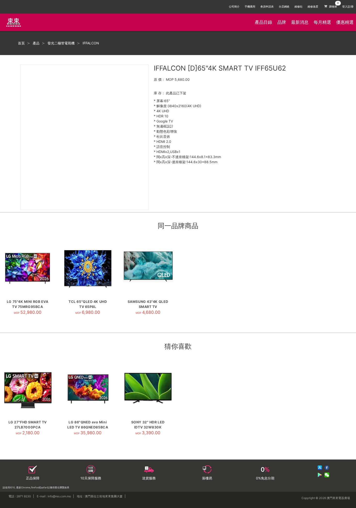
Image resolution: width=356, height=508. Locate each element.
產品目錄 (263, 22)
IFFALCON (91, 43)
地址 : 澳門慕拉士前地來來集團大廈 (100, 496)
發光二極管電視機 (61, 43)
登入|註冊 (348, 6)
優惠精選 (345, 22)
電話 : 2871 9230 (19, 496)
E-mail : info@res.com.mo (54, 496)
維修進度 (313, 6)
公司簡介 (234, 6)
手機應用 (250, 6)
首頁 (21, 43)
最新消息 (300, 22)
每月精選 (322, 22)
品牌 (281, 22)
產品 (36, 43)
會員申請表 (267, 6)
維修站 (298, 6)
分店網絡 (284, 6)
